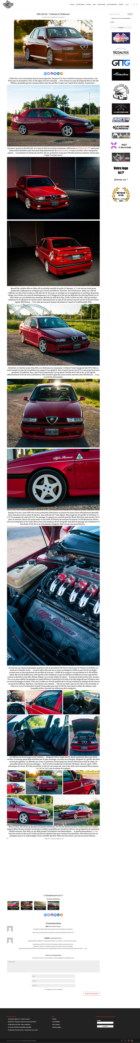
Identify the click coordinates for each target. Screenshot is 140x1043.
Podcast (54, 1019)
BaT (61, 895)
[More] (61, 73)
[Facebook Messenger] (55, 73)
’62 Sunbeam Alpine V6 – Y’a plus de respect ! (19, 1019)
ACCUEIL (72, 4)
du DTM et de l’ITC (83, 148)
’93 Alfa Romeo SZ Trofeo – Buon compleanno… (19, 1024)
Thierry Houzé (46, 17)
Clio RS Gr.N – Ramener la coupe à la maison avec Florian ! (22, 1022)
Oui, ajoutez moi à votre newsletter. (54, 989)
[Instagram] (51, 73)
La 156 (95, 831)
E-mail (112, 22)
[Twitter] (48, 73)
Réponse (95, 928)
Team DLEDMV (56, 1022)
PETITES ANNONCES (112, 4)
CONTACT (121, 4)
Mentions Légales (56, 1027)
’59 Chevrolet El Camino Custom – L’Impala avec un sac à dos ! (23, 1030)
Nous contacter (56, 1024)
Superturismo (62, 150)
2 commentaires (61, 17)
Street (56, 17)
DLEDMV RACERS (80, 4)
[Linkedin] (58, 73)
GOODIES (88, 4)
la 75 (76, 288)
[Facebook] (45, 73)
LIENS (94, 4)
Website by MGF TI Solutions (29, 1040)
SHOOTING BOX (101, 4)
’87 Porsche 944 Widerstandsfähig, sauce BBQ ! (19, 1027)
